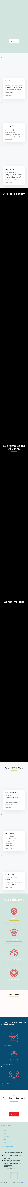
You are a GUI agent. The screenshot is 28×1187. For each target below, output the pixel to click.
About (4, 1139)
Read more (8, 95)
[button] (4, 211)
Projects (5, 1133)
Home (4, 1130)
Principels (5, 1136)
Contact (4, 1142)
